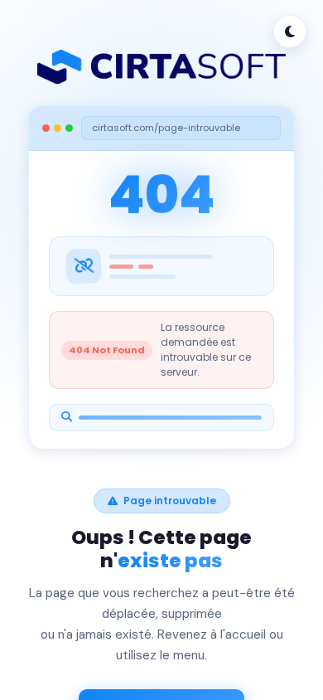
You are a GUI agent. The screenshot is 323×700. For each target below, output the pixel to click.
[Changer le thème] (289, 31)
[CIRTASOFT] (161, 67)
